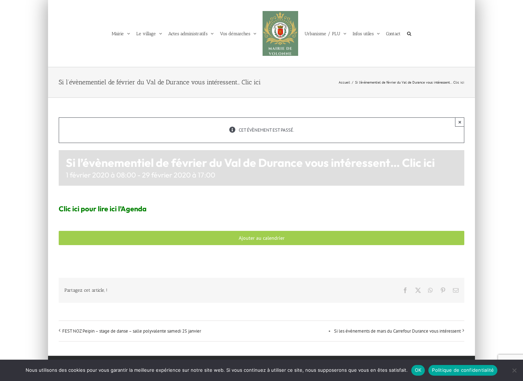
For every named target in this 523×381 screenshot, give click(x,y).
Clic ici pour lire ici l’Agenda (103, 208)
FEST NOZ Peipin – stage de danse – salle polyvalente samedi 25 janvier (131, 331)
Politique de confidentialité (463, 370)
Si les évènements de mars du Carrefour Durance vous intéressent (397, 331)
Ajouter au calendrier (262, 238)
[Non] (514, 370)
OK (418, 370)
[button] (415, 33)
